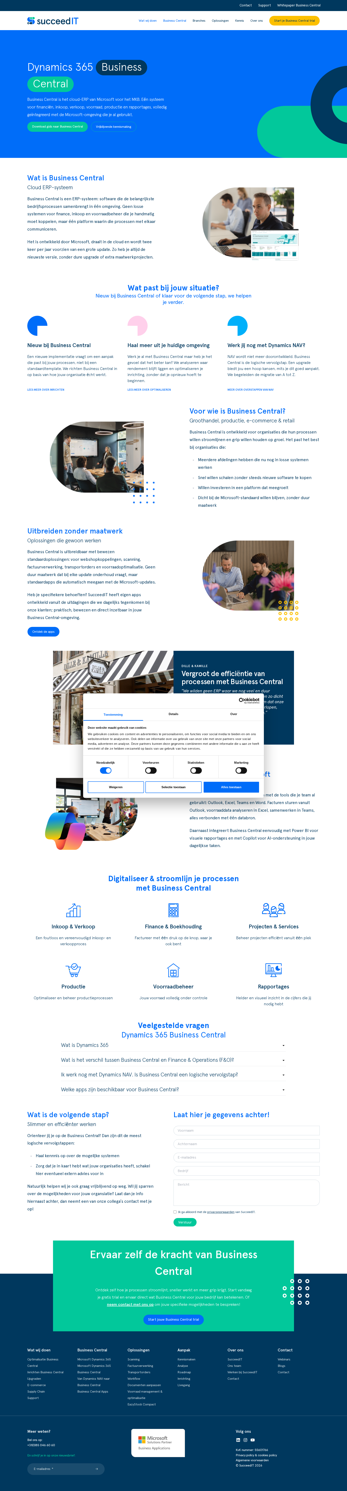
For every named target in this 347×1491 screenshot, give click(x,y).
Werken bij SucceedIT (242, 1372)
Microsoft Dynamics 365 (94, 1359)
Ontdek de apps (43, 631)
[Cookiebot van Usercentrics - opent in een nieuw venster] (241, 701)
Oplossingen (220, 20)
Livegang (184, 1385)
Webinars (284, 1359)
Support (264, 5)
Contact (246, 5)
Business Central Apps (92, 1391)
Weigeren (115, 787)
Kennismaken (186, 1359)
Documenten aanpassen (144, 1385)
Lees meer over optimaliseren (149, 389)
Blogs (281, 1365)
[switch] (151, 770)
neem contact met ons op (130, 1305)
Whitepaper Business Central (298, 5)
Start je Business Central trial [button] (294, 20)
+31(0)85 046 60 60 (41, 1445)
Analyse (183, 1365)
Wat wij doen (148, 20)
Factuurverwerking (140, 1365)
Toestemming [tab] (113, 714)
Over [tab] (233, 713)
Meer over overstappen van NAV (251, 389)
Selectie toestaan (173, 787)
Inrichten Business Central (45, 1372)
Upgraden (34, 1378)
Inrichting (184, 1378)
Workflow (134, 1378)
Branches (199, 20)
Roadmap (184, 1372)
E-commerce (36, 1385)
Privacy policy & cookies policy (256, 1455)
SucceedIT (235, 1359)
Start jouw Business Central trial (173, 1319)
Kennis (239, 20)
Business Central (174, 20)
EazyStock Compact (142, 1404)
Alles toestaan (231, 787)
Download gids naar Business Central (57, 126)
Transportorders (139, 1372)
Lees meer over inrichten (45, 389)
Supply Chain (36, 1391)
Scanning (134, 1359)
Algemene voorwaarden (252, 1460)
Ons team (234, 1365)
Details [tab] (174, 713)
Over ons (256, 20)
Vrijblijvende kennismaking (113, 126)
